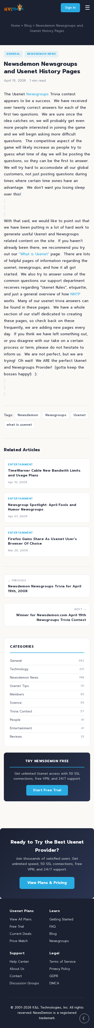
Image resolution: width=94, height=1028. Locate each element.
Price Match (19, 941)
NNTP (75, 294)
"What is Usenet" (34, 254)
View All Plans (21, 919)
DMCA (54, 983)
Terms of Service (62, 961)
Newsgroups (37, 94)
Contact (16, 976)
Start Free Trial (47, 790)
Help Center (19, 961)
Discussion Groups (24, 983)
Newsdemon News (41, 54)
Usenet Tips (47, 686)
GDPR (53, 976)
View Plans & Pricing (47, 882)
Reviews (47, 736)
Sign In (70, 7)
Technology (47, 669)
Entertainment (47, 728)
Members (47, 694)
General (13, 54)
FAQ (52, 926)
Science (47, 702)
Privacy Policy (59, 969)
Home (15, 25)
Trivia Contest (47, 711)
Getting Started (61, 919)
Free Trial (17, 926)
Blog (28, 25)
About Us (17, 969)
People (47, 720)
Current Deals (21, 933)
